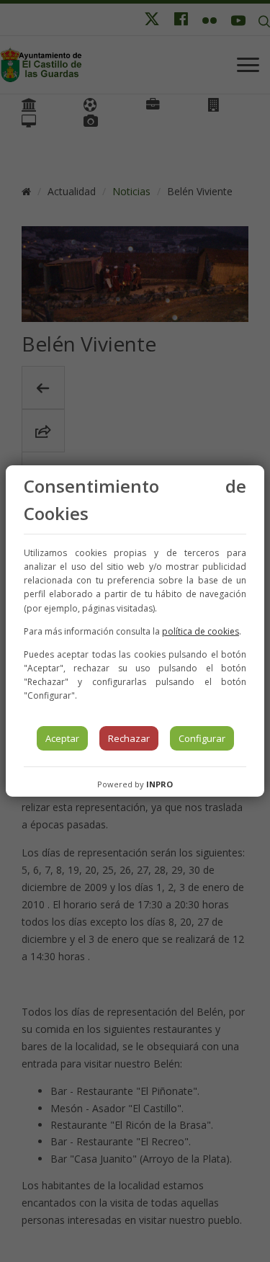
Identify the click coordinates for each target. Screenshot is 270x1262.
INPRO (159, 784)
